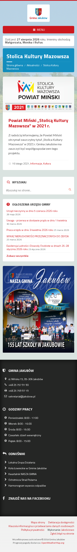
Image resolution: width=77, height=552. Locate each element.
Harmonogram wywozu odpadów (27, 485)
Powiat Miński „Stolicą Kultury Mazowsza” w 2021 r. (38, 123)
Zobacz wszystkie (17, 255)
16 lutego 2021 (20, 163)
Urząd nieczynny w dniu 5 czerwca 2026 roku (32, 211)
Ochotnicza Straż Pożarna (22, 480)
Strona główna (15, 65)
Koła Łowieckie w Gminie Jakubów (27, 468)
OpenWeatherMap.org (52, 542)
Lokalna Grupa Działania (21, 462)
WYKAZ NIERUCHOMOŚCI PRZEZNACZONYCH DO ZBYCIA (38, 236)
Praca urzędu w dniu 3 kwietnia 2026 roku (30, 230)
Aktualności (33, 65)
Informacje (36, 163)
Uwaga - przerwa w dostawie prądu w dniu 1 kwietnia (37, 220)
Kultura (47, 163)
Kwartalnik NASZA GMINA (22, 474)
